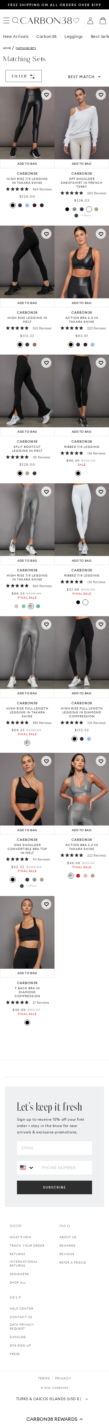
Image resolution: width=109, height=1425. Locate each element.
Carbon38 (46, 36)
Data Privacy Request (22, 1327)
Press (15, 1354)
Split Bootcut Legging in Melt (27, 449)
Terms (44, 1378)
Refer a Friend (72, 1263)
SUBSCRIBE (54, 1187)
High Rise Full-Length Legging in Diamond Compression (82, 712)
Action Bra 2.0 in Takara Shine (81, 320)
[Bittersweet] (78, 876)
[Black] (13, 205)
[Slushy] (38, 606)
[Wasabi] (23, 606)
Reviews (66, 1254)
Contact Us (21, 1317)
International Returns (24, 1264)
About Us (67, 1237)
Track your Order (27, 1246)
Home (7, 48)
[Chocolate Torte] (42, 205)
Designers (19, 1274)
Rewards (67, 1246)
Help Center (21, 1309)
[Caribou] (96, 209)
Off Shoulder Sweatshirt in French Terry (82, 183)
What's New (20, 1237)
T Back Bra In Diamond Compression (27, 992)
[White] (89, 209)
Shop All (18, 1282)
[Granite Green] (34, 880)
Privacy (63, 1378)
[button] (54, 1419)
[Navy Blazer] (20, 205)
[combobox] (27, 1167)
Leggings (73, 36)
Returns (17, 1254)
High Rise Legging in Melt (27, 320)
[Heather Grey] (74, 209)
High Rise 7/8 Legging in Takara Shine (27, 181)
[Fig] (34, 205)
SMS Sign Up (20, 1345)
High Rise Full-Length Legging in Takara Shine (27, 712)
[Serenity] (27, 205)
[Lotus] (16, 606)
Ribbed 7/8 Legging (82, 447)
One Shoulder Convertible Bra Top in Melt (27, 849)
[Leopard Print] (34, 344)
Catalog (18, 1337)
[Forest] (76, 215)
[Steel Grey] (31, 606)
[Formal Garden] (22, 886)
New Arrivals (15, 36)
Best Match (81, 76)
